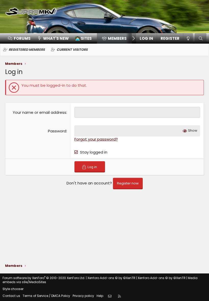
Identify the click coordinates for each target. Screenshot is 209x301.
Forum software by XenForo (44, 278)
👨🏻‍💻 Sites (83, 38)
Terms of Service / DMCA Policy (46, 296)
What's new (56, 38)
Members (117, 38)
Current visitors (72, 49)
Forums (22, 38)
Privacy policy (83, 296)
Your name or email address (39, 112)
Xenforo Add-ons (111, 278)
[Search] (200, 38)
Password (57, 131)
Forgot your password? (96, 139)
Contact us (11, 296)
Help (100, 296)
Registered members (27, 49)
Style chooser (13, 289)
